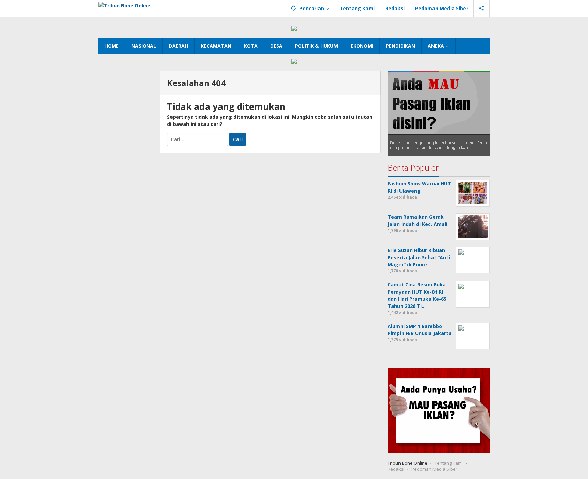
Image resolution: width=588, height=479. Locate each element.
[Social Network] (482, 8)
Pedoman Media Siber (434, 469)
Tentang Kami (449, 463)
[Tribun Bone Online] (124, 5)
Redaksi (396, 469)
